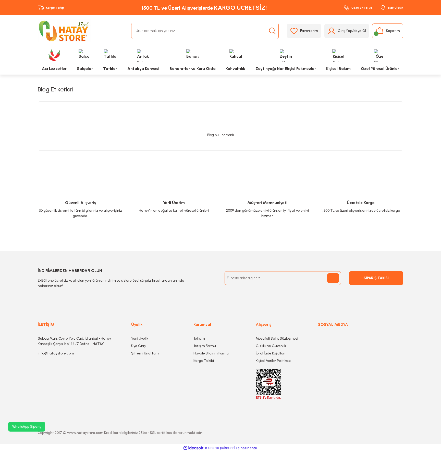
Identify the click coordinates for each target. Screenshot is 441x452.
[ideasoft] (193, 448)
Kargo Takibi (203, 361)
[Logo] (64, 30)
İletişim (199, 338)
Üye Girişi (138, 346)
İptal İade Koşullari (270, 353)
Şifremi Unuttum (145, 353)
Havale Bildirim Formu (211, 353)
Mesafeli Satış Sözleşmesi (277, 338)
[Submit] (333, 278)
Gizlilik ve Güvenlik (271, 346)
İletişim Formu (204, 346)
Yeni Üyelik (139, 338)
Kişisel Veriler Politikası (273, 361)
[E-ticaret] (220, 448)
